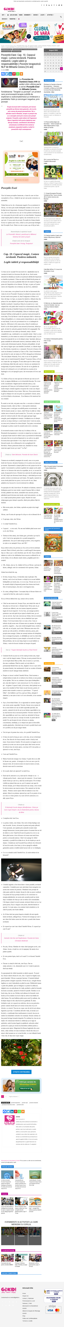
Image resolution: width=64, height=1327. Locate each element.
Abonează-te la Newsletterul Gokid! (10, 1160)
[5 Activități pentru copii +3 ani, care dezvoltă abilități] (48, 511)
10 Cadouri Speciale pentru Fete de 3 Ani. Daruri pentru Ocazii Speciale (58, 570)
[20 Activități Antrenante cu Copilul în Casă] (47, 692)
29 (50, 57)
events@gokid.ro (14, 1297)
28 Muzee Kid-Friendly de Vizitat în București (58, 433)
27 (45, 57)
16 (61, 63)
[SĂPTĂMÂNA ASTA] (35, 1231)
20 (53, 65)
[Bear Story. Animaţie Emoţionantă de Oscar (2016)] (47, 639)
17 (45, 65)
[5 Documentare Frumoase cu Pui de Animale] (47, 669)
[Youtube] (61, 5)
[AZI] (7, 1231)
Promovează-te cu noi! (28, 1301)
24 (45, 68)
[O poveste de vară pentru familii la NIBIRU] (7, 1258)
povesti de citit (20, 1104)
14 (56, 63)
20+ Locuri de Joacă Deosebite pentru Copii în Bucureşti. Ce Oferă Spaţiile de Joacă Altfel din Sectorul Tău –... (48, 452)
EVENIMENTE (27, 15)
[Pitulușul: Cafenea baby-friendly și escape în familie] (21, 1258)
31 (56, 57)
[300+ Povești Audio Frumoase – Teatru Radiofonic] (53, 479)
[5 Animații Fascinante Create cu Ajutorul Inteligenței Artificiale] (47, 604)
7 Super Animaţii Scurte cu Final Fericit (24, 650)
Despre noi (25, 1296)
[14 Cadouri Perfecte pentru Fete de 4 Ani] (48, 563)
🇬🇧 (19, 19)
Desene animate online (56, 608)
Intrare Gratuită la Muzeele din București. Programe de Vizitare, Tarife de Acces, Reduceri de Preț (58, 417)
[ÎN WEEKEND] (21, 1231)
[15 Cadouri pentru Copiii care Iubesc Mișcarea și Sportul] (53, 248)
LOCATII (42, 15)
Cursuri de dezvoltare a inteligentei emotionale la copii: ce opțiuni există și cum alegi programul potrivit (7, 1210)
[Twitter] (59, 5)
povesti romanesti (34, 1102)
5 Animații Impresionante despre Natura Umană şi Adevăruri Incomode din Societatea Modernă (57, 650)
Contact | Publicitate (28, 1298)
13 (53, 63)
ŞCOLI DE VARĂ (13, 15)
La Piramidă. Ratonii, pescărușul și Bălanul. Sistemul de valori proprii (21, 235)
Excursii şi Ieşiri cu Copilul (50, 107)
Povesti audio (48, 485)
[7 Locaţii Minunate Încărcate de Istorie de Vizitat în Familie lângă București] (48, 427)
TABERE (20, 15)
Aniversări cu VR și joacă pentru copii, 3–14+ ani (34, 1264)
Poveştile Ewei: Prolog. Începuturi (21, 243)
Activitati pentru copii (10, 45)
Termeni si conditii (27, 1321)
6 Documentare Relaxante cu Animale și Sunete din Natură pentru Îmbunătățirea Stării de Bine (57, 680)
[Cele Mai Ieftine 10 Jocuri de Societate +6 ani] (53, 282)
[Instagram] (46, 5)
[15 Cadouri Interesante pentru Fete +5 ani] (53, 352)
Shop (23, 1316)
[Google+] (44, 5)
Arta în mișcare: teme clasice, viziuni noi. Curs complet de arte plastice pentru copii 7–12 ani (21, 1210)
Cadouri (46, 254)
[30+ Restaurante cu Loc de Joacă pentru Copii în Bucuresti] (58, 443)
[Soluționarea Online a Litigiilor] (53, 1299)
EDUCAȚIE (4, 19)
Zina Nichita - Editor (49, 92)
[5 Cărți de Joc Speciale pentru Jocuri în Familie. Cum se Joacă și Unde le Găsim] (53, 318)
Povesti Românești (16, 51)
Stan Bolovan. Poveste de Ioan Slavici (25, 454)
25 (47, 68)
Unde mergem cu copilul (50, 178)
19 (50, 65)
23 (61, 65)
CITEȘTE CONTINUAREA (21, 1072)
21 (56, 65)
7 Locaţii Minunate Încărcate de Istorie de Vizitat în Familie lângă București (48, 434)
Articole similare (7, 1167)
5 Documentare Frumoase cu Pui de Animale (56, 669)
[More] (21, 74)
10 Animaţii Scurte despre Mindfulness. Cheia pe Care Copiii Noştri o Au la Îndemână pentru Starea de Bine (21, 809)
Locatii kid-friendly (8, 1250)
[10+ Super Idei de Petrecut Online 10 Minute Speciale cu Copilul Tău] (47, 715)
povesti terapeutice (15, 1102)
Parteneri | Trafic (27, 1303)
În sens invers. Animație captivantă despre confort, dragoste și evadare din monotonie (57, 615)
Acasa (24, 1293)
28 (47, 57)
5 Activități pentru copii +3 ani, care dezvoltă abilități (48, 516)
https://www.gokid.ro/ (20, 1119)
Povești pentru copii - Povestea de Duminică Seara (25, 49)
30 (53, 57)
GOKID (7, 70)
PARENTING (12, 19)
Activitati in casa (56, 694)
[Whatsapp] (17, 74)
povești (4, 102)
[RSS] (56, 5)
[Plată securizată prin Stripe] (53, 1309)
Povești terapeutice (6, 51)
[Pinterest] (54, 5)
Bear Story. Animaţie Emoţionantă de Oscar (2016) (57, 639)
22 (58, 65)
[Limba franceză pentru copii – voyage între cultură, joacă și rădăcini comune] (35, 1201)
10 (45, 63)
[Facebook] (41, 5)
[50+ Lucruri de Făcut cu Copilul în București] (53, 172)
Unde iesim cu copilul (52, 402)
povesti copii (25, 1102)
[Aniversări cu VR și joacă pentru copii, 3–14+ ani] (35, 1258)
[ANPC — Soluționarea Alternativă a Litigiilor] (53, 1292)
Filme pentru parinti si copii (55, 673)
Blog (53, 720)
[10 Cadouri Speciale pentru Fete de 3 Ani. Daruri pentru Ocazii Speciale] (58, 563)
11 (47, 63)
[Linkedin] (49, 5)
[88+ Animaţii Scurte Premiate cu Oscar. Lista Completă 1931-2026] (47, 627)
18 (47, 65)
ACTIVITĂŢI (50, 15)
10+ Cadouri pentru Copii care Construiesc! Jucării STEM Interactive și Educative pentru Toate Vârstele (58, 588)
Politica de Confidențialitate (29, 1318)
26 (50, 68)
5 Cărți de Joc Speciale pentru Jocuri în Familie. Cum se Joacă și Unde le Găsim (53, 305)
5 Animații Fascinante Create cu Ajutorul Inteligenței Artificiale (57, 604)
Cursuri (4, 1194)
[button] (61, 17)
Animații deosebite (51, 598)
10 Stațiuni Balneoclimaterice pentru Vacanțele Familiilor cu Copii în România (48, 415)
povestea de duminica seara (8, 1104)
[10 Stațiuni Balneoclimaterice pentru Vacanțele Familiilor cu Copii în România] (48, 408)
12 (50, 63)
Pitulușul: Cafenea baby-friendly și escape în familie (21, 1264)
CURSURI (35, 15)
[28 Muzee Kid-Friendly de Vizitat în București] (58, 427)
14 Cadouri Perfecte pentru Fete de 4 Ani (47, 569)
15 (58, 63)
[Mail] (51, 5)
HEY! (3, 15)
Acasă (2, 45)
